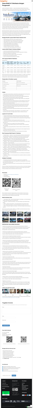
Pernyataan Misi (24, 389)
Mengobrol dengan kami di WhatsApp (13, 174)
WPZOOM (29, 406)
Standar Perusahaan (25, 388)
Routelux (3, 388)
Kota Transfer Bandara (5, 386)
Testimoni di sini (6, 358)
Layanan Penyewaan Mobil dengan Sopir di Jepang (10, 297)
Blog (22, 384)
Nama (3, 316)
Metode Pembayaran (25, 385)
